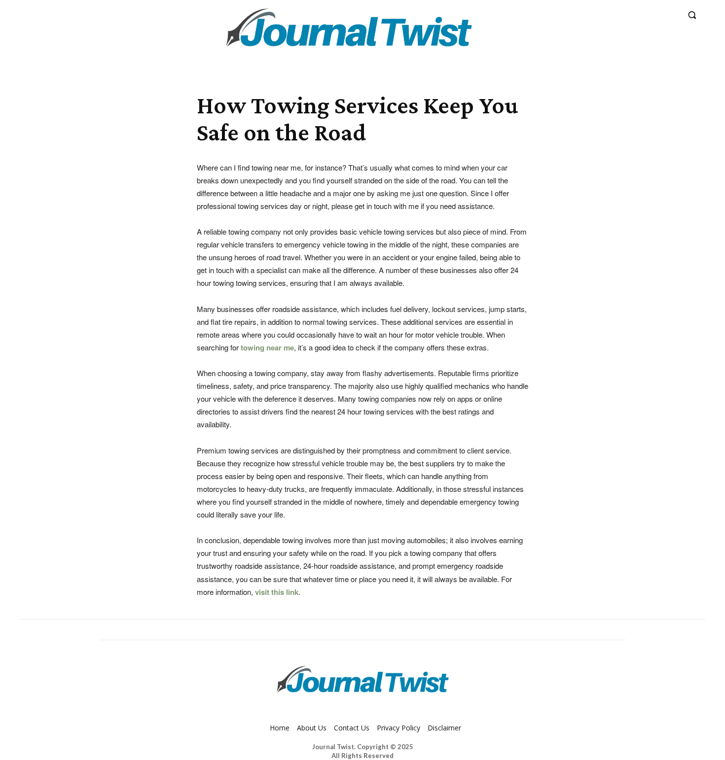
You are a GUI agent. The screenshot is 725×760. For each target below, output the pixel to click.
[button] (692, 15)
